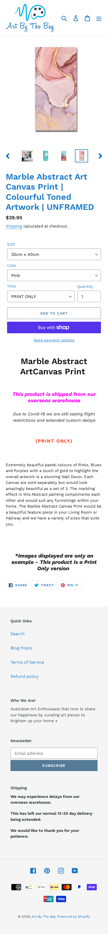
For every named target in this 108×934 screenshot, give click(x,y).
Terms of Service (27, 662)
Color (12, 265)
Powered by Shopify (73, 916)
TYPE (11, 286)
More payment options (54, 340)
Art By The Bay (44, 916)
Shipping (14, 226)
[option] (27, 156)
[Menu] (99, 18)
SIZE (11, 244)
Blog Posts (21, 647)
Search (17, 633)
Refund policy (24, 676)
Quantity (85, 286)
